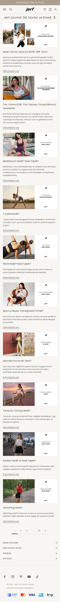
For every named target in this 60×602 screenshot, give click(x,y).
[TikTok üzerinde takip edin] (37, 576)
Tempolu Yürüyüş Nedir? (17, 410)
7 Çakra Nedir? (11, 213)
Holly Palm (11, 588)
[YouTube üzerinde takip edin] (29, 576)
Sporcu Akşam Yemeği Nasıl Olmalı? (23, 311)
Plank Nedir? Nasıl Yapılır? (17, 263)
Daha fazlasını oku (11, 71)
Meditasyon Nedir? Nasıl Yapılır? (21, 161)
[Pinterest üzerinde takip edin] (21, 576)
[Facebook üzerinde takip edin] (4, 576)
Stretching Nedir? (13, 507)
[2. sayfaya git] (45, 530)
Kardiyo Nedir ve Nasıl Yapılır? (19, 460)
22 (39, 530)
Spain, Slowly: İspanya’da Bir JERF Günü (25, 51)
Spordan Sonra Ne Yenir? (17, 360)
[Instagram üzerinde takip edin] (13, 576)
